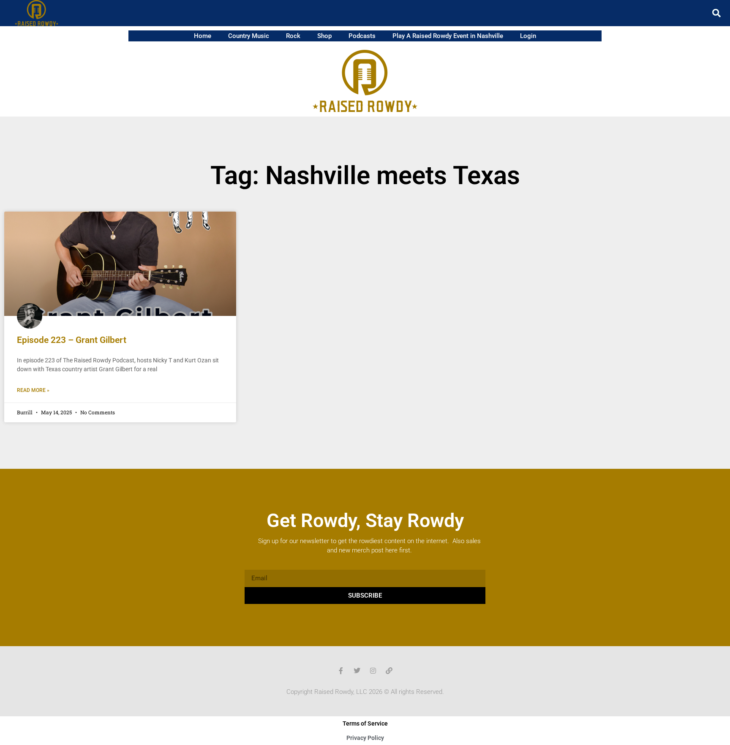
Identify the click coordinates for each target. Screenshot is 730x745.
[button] (716, 13)
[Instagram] (373, 670)
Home (202, 36)
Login (528, 36)
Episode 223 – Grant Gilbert (71, 340)
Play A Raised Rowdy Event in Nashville (447, 36)
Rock (293, 36)
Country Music (248, 36)
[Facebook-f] (341, 670)
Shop (324, 36)
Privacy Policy (365, 737)
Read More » (33, 390)
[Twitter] (357, 670)
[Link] (389, 670)
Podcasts (362, 36)
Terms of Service (365, 723)
